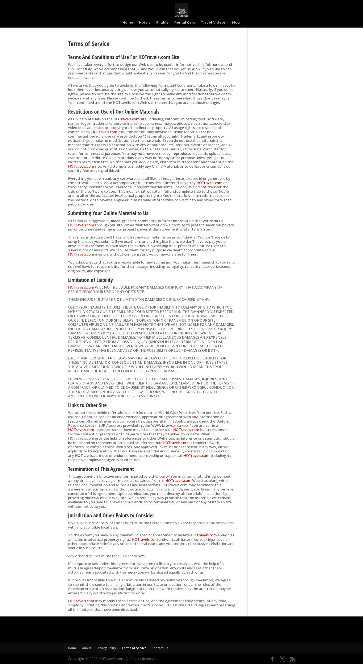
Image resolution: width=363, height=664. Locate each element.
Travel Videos (213, 22)
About (86, 648)
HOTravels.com (126, 119)
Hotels (145, 22)
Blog (235, 22)
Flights (162, 22)
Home (128, 22)
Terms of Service (134, 648)
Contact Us (160, 648)
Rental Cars (184, 22)
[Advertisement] (274, 111)
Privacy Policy (106, 648)
